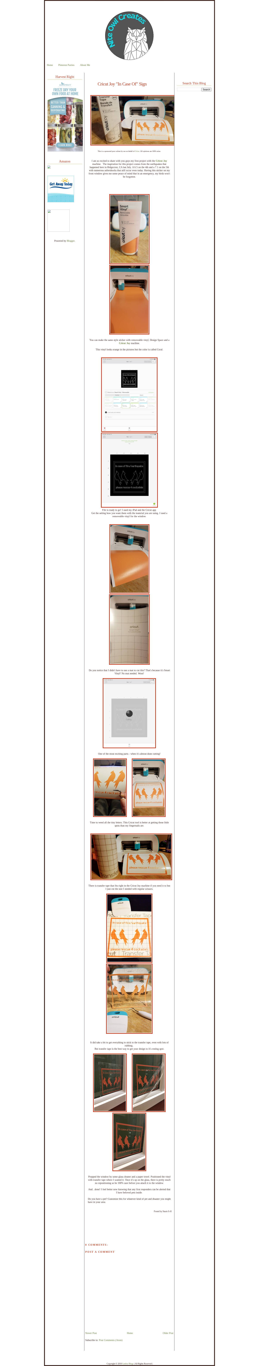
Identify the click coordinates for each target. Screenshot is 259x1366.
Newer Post (91, 1333)
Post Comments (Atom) (111, 1340)
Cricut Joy (161, 160)
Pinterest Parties (66, 65)
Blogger (71, 240)
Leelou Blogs (128, 1363)
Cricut (137, 151)
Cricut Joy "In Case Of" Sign (122, 84)
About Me (85, 65)
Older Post (168, 1333)
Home (50, 65)
